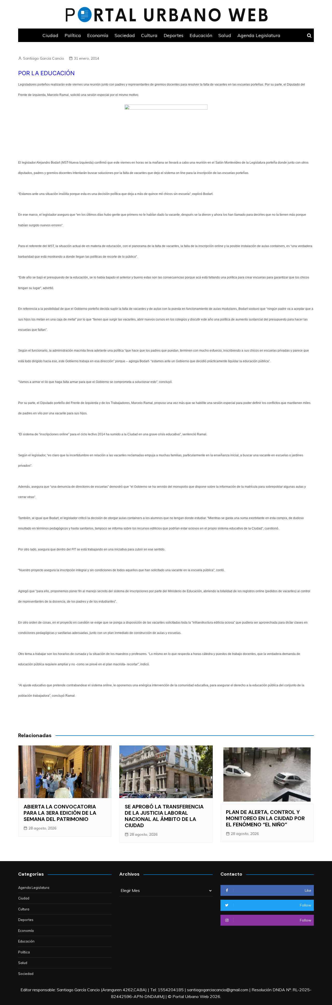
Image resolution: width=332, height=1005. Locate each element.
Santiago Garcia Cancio (43, 58)
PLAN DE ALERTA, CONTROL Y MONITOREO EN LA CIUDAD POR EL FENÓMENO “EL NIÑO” (265, 818)
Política (73, 35)
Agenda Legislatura (258, 35)
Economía (97, 35)
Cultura (149, 35)
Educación (201, 35)
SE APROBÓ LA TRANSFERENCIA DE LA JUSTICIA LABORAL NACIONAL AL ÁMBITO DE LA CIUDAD (164, 816)
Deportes (173, 35)
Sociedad (125, 35)
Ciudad (50, 35)
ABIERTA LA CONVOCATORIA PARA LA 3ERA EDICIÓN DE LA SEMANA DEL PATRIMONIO (60, 812)
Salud (224, 35)
